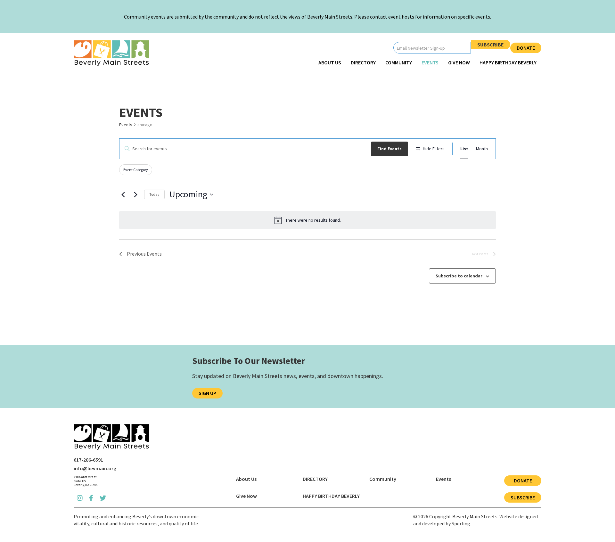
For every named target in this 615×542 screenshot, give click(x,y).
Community (398, 62)
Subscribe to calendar (459, 276)
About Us (329, 62)
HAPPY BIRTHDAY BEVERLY (508, 62)
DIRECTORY (363, 62)
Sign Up (207, 393)
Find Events (389, 149)
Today (154, 194)
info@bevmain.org (95, 468)
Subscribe (490, 44)
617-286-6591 (88, 459)
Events (430, 62)
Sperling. (461, 523)
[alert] (307, 220)
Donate (526, 48)
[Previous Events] (123, 194)
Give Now (459, 62)
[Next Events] (135, 194)
